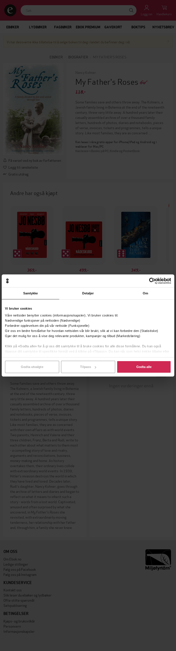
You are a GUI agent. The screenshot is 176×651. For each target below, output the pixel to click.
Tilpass (85, 367)
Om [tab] (145, 293)
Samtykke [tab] (30, 293)
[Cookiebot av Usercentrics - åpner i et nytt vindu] (152, 281)
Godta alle (144, 367)
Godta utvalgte (32, 367)
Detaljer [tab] (88, 293)
